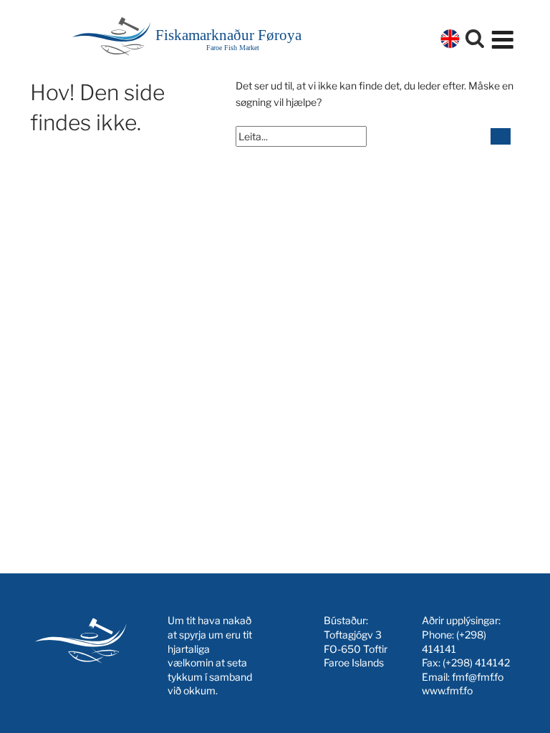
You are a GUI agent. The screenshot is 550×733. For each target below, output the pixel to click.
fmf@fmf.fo (477, 677)
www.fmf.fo (447, 690)
